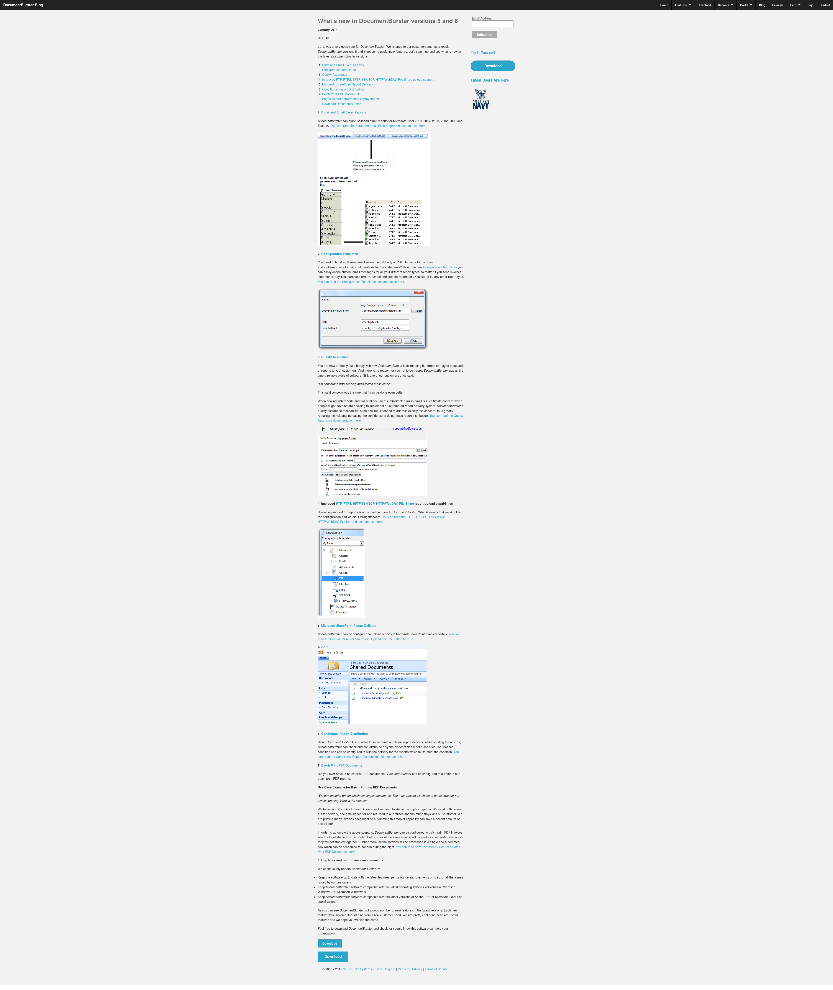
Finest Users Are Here (490, 80)
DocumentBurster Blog (23, 4)
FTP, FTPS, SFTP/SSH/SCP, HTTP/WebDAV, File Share (375, 503)
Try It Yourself (483, 52)
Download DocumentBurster (341, 104)
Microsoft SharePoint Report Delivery (347, 84)
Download (704, 5)
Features (681, 5)
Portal (744, 5)
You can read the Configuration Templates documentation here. (361, 281)
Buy (810, 5)
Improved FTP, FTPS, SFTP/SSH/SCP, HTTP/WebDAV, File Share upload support (378, 79)
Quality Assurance (334, 74)
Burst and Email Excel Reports (343, 65)
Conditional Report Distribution (343, 89)
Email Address (482, 18)
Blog (762, 5)
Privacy (417, 969)
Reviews (777, 5)
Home (664, 5)
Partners (404, 969)
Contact (825, 5)
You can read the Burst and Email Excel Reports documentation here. (378, 125)
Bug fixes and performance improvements (351, 99)
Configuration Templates (339, 69)
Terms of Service (436, 969)
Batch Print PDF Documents (341, 94)
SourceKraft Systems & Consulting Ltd (369, 969)
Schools (723, 5)
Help (793, 5)
